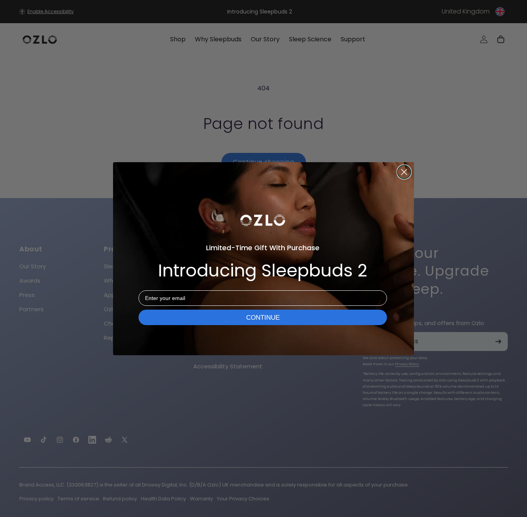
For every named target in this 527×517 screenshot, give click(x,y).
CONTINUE (263, 317)
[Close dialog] (404, 172)
